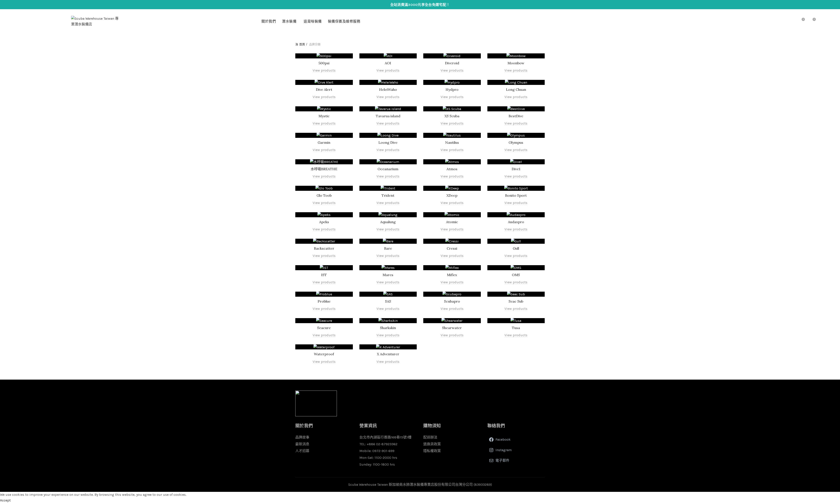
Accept (5, 500)
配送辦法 (430, 437)
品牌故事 (302, 437)
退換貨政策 (432, 444)
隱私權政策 (432, 451)
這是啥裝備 (313, 21)
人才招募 (302, 451)
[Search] (790, 21)
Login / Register (781, 21)
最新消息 (302, 444)
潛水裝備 (289, 21)
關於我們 (268, 21)
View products (324, 70)
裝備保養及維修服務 (344, 21)
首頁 (302, 44)
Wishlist (803, 19)
